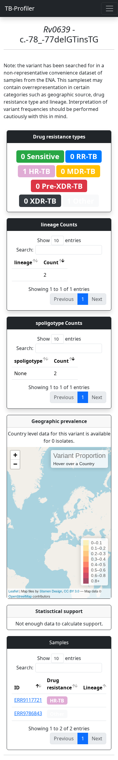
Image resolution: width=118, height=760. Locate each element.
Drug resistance (59, 684)
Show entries (59, 240)
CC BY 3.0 (71, 590)
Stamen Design (51, 590)
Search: (24, 249)
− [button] (15, 464)
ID (17, 687)
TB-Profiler (19, 8)
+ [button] (15, 455)
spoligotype (28, 361)
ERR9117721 (28, 700)
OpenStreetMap (20, 596)
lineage (23, 262)
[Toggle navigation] (109, 8)
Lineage (92, 687)
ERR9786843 (28, 713)
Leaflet (13, 590)
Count (51, 262)
